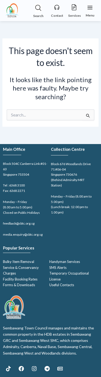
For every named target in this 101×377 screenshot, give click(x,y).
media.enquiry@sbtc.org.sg (23, 234)
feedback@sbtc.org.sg (18, 223)
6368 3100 (17, 185)
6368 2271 (17, 191)
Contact (57, 16)
